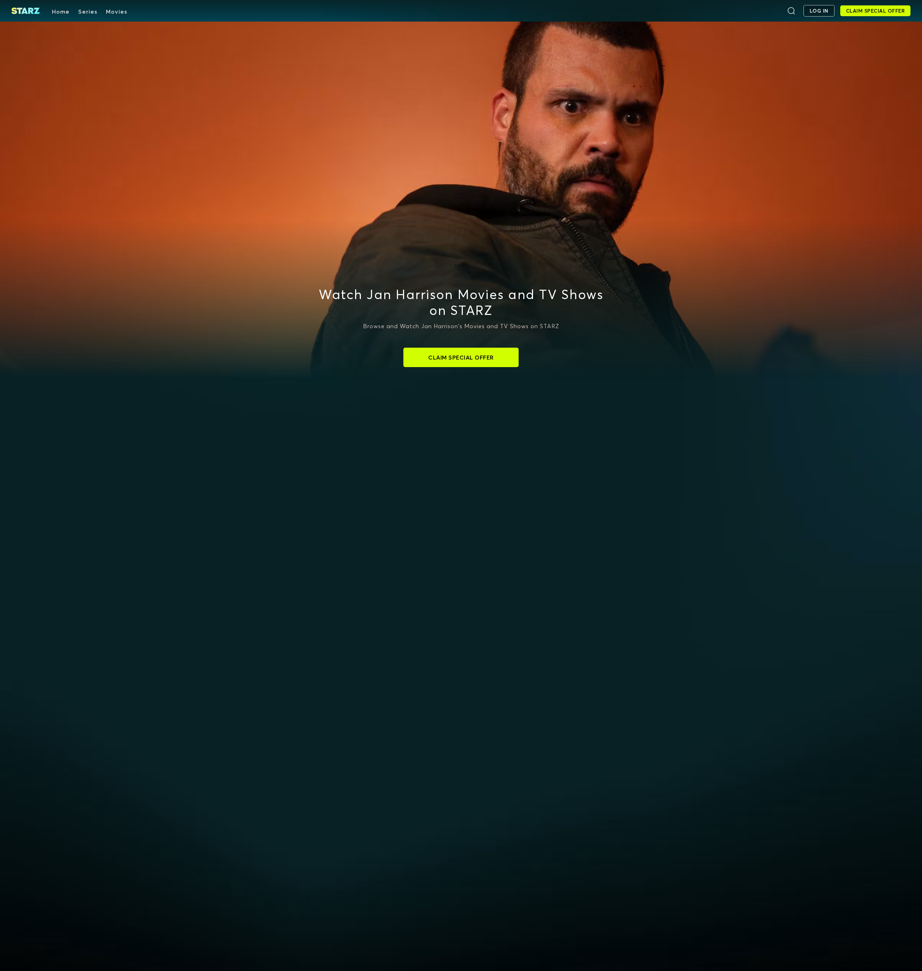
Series (87, 11)
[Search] (791, 10)
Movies (116, 11)
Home (61, 11)
